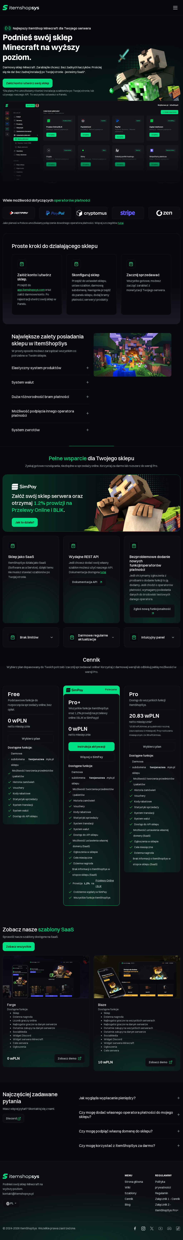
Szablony (130, 1193)
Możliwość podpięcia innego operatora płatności (43, 413)
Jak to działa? (24, 522)
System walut (23, 382)
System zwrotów (26, 430)
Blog (127, 1204)
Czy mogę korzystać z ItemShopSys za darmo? (117, 1145)
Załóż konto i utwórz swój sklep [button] (27, 83)
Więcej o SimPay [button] (91, 757)
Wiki (127, 1187)
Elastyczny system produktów (36, 368)
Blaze (102, 1005)
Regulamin (161, 1193)
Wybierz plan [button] (31, 738)
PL (12, 1203)
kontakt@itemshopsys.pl (18, 1193)
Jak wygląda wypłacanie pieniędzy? (107, 1098)
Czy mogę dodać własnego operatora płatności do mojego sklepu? (126, 1114)
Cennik (129, 1199)
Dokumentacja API (85, 582)
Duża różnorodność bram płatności (40, 396)
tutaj (120, 223)
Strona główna (134, 1181)
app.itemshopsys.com (31, 289)
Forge (11, 1005)
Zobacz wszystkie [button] (18, 946)
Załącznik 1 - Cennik (167, 1199)
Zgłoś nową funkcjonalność (152, 609)
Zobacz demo (67, 1058)
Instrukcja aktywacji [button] (91, 746)
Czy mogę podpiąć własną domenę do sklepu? (116, 1131)
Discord (11, 1118)
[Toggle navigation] (175, 7)
